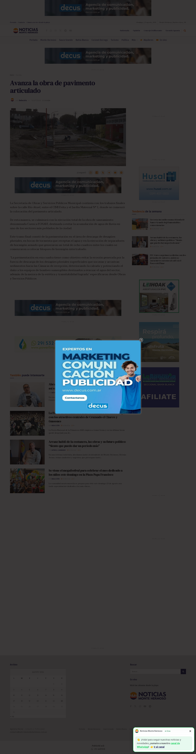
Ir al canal (159, 746)
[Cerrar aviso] (190, 731)
